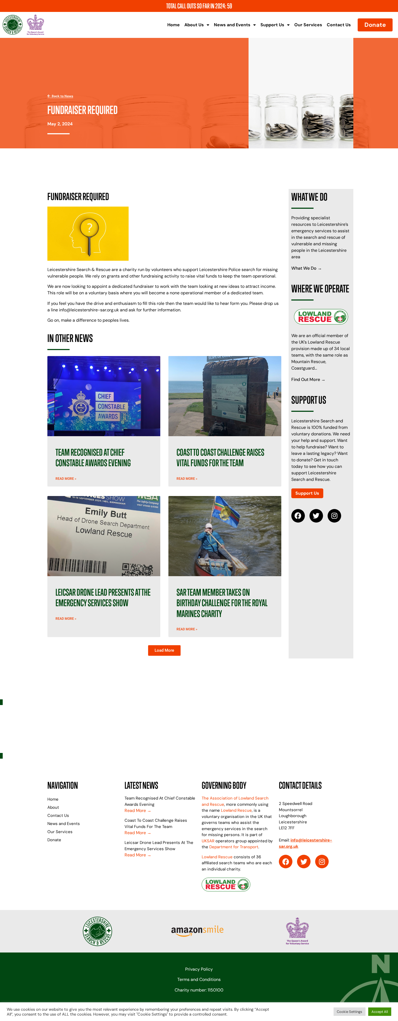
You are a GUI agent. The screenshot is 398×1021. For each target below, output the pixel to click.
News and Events (232, 25)
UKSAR (208, 841)
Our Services (308, 25)
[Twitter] (316, 516)
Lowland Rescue (236, 810)
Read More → (138, 810)
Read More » (66, 479)
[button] (164, 650)
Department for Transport (233, 847)
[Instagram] (334, 516)
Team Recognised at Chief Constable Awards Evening (93, 458)
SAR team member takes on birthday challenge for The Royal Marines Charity (222, 603)
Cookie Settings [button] (349, 1011)
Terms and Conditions (199, 979)
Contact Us (339, 25)
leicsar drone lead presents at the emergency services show (103, 598)
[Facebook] (298, 516)
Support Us (272, 25)
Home (173, 25)
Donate (54, 840)
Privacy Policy (199, 969)
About (53, 807)
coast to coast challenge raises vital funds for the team (220, 458)
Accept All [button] (379, 1011)
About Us (194, 25)
